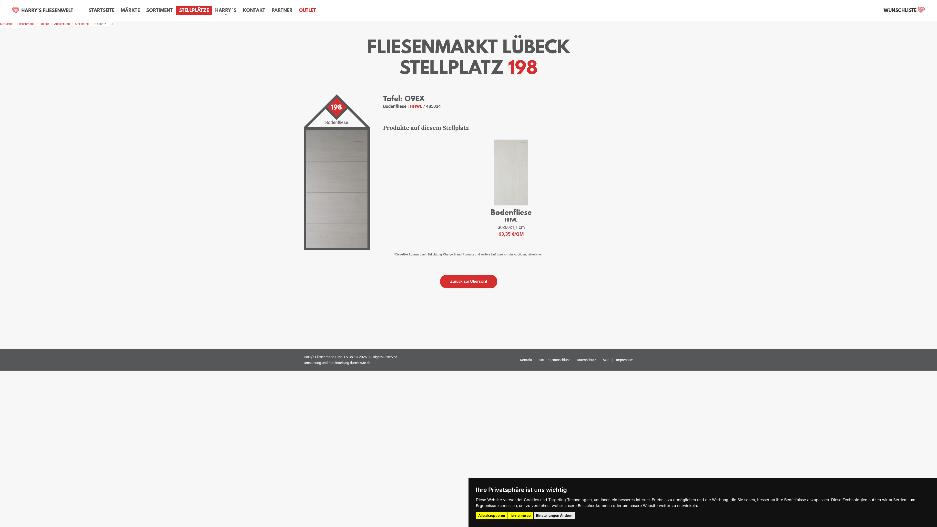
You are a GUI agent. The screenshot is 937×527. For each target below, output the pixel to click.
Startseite (101, 10)
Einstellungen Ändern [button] (554, 515)
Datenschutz (586, 360)
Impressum (624, 360)
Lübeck (44, 24)
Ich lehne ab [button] (521, 515)
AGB (606, 360)
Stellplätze (194, 10)
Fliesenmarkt (26, 24)
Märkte (130, 10)
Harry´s (225, 10)
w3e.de (364, 363)
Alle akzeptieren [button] (491, 515)
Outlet (307, 10)
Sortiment (159, 10)
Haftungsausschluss (554, 360)
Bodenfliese (511, 212)
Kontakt (254, 10)
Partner (282, 10)
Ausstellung (62, 24)
